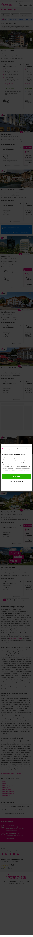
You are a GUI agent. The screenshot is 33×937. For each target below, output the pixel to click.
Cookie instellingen (15, 481)
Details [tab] (16, 448)
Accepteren (16, 476)
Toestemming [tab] (6, 448)
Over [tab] (27, 448)
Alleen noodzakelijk (16, 487)
